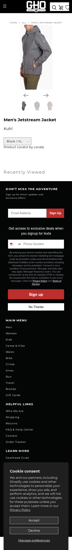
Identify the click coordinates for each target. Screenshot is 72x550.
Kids (9, 339)
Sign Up (55, 213)
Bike (9, 358)
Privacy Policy (20, 510)
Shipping (13, 417)
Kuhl (8, 128)
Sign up (36, 294)
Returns (11, 423)
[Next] (46, 95)
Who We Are (15, 411)
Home (13, 23)
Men (9, 327)
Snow (10, 370)
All (24, 23)
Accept (34, 520)
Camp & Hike (15, 345)
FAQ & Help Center (20, 429)
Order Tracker (16, 441)
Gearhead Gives (17, 457)
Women (11, 333)
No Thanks (36, 307)
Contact (11, 435)
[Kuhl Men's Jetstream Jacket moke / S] (36, 57)
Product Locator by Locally (24, 147)
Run (9, 376)
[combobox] (15, 244)
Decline (34, 530)
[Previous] (26, 95)
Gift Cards (13, 395)
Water (10, 351)
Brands (11, 388)
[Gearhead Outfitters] (36, 6)
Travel (10, 382)
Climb (10, 364)
